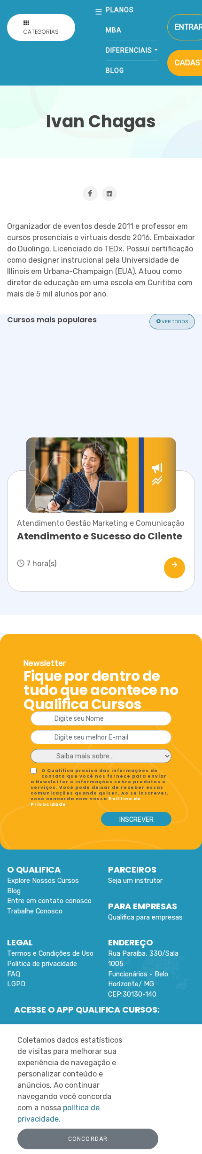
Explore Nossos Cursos (43, 881)
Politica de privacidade (42, 964)
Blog (115, 70)
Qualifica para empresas (145, 917)
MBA (114, 30)
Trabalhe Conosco (34, 911)
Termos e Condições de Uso (50, 954)
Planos (120, 10)
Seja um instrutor (135, 881)
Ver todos (174, 322)
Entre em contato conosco (49, 901)
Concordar (88, 1139)
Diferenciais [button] (129, 50)
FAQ (13, 974)
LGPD (16, 984)
